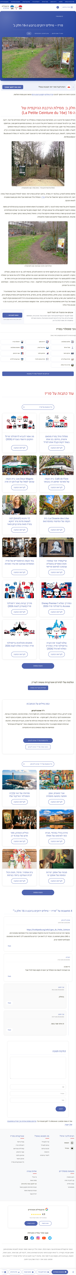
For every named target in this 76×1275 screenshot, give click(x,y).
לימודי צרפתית (44, 1155)
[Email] (72, 1148)
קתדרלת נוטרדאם (18, 1149)
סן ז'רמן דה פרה (69, 1180)
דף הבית (61, 16)
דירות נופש (53, 2)
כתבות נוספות (38, 666)
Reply (9, 946)
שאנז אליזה (70, 1184)
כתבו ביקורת (45, 1223)
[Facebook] (32, 1238)
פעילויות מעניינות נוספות (38, 688)
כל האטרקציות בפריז (17, 1162)
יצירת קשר (33, 1194)
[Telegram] (50, 1238)
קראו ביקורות (31, 1223)
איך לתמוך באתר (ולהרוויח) (29, 1184)
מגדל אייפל (45, 2)
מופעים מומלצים (15, 2)
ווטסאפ (66, 1143)
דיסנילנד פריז (35, 2)
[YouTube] (44, 1238)
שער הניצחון (20, 1152)
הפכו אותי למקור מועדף (13, 87)
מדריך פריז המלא (69, 2)
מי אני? (34, 1177)
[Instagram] (38, 1238)
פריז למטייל (45, 1142)
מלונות (60, 2)
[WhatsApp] (72, 1143)
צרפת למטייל (45, 1145)
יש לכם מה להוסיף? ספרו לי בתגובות (38, 374)
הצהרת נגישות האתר (30, 1190)
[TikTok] (26, 1238)
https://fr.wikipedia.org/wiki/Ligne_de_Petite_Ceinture (48, 929)
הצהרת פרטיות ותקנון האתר (28, 1187)
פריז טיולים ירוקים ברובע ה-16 (42, 94)
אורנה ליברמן (65, 920)
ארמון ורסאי (20, 1159)
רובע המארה (70, 1177)
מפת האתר (33, 1180)
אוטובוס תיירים (4, 2)
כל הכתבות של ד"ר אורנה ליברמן (38, 740)
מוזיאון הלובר (20, 1155)
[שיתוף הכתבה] (73, 1272)
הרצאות (46, 1152)
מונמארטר (71, 1187)
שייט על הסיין (26, 2)
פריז (57, 16)
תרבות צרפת (45, 1149)
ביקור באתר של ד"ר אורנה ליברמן (38, 747)
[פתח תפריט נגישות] (58, 7)
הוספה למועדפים (12, 315)
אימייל (67, 1148)
